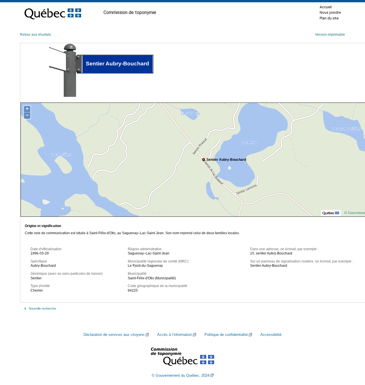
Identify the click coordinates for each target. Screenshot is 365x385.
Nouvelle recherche (42, 308)
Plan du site (329, 18)
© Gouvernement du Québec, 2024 (180, 376)
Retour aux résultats (35, 35)
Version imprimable (330, 35)
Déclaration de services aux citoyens (114, 335)
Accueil (326, 7)
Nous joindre (330, 12)
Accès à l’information (174, 335)
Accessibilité (270, 335)
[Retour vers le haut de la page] (350, 353)
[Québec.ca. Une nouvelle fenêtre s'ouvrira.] (52, 12)
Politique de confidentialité (226, 335)
